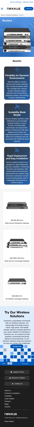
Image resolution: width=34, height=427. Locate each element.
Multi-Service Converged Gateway (17, 259)
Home (3, 15)
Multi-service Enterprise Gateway (17, 221)
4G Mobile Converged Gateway (17, 297)
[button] (1, 8)
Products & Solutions (12, 15)
